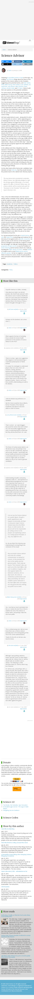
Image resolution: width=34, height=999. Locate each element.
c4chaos (3, 88)
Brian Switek (16, 84)
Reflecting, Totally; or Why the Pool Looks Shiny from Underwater (15, 915)
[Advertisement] (17, 20)
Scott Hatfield (24, 84)
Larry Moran (11, 86)
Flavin (25, 86)
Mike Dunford (19, 86)
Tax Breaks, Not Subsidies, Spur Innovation (15, 805)
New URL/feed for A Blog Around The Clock (14, 842)
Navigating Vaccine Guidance (11, 810)
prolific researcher (25, 239)
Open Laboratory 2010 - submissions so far (14, 871)
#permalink (23, 311)
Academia (9, 264)
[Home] (11, 43)
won (2, 237)
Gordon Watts (11, 88)
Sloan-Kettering (5, 248)
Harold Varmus (25, 235)
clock (4, 50)
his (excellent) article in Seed (15, 77)
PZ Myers (20, 88)
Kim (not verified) (13, 645)
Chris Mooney (10, 79)
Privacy (29, 984)
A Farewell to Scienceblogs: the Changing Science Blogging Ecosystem (16, 855)
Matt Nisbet (27, 83)
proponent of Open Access (8, 246)
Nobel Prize (9, 237)
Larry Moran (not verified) (14, 415)
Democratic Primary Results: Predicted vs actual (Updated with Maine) (15, 936)
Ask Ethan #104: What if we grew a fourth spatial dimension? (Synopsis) (15, 956)
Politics (16, 264)
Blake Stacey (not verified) (14, 597)
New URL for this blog (7, 829)
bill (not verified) (13, 309)
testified (29, 249)
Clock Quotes (5, 887)
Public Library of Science (15, 249)
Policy (11, 270)
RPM (2, 84)
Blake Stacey (8, 84)
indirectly (14, 170)
